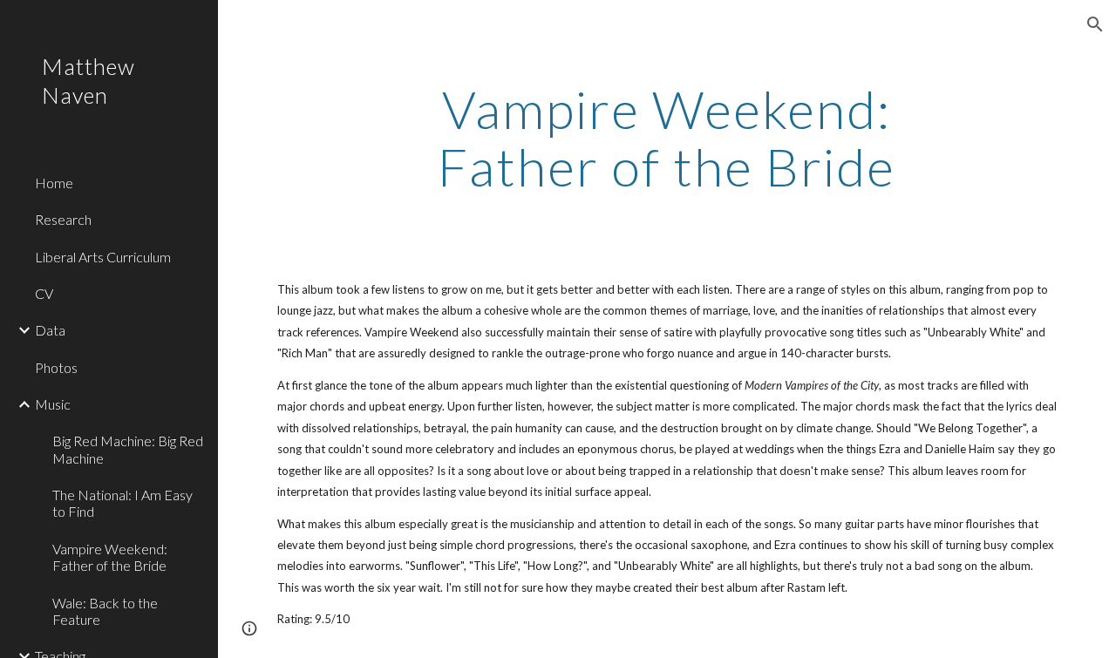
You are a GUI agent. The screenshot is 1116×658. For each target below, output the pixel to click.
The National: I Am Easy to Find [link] (122, 502)
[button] (1095, 24)
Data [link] (50, 330)
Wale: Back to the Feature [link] (105, 610)
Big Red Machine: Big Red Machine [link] (127, 448)
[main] (666, 137)
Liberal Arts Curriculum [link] (103, 256)
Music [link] (53, 404)
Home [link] (54, 182)
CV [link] (44, 293)
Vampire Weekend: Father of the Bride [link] (109, 556)
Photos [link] (56, 367)
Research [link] (63, 219)
